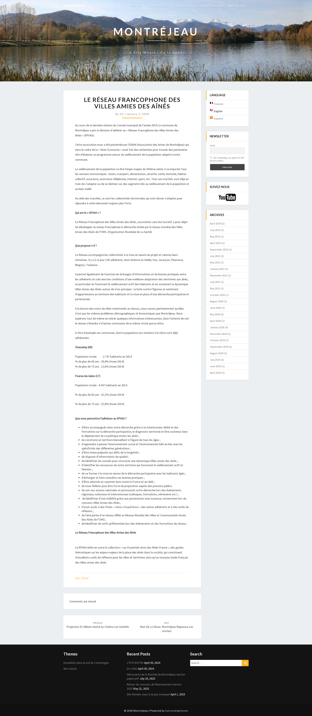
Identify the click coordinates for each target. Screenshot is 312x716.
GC (122, 113)
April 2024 (215, 223)
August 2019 (216, 353)
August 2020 (216, 301)
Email (212, 145)
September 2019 (219, 346)
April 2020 (215, 320)
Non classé (82, 578)
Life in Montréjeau (159, 5)
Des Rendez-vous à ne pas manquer (148, 694)
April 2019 (215, 372)
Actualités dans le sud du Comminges (200, 5)
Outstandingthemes (176, 710)
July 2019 (215, 359)
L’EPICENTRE (135, 663)
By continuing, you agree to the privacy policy (227, 159)
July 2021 (215, 282)
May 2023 (215, 236)
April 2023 (215, 243)
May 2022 (215, 262)
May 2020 (215, 314)
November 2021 (218, 275)
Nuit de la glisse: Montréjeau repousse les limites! (166, 627)
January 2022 (217, 269)
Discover (136, 5)
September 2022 (219, 249)
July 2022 (215, 256)
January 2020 (217, 327)
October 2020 (217, 295)
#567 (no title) (237, 5)
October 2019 (217, 340)
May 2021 (215, 288)
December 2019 (218, 333)
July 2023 (215, 230)
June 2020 (215, 307)
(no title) (132, 668)
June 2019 (215, 366)
